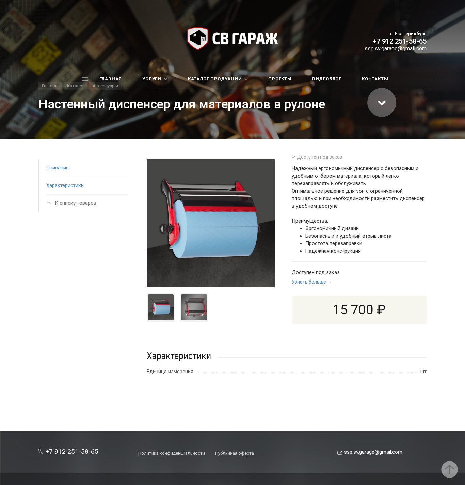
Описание (57, 168)
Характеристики (65, 185)
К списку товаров (75, 203)
